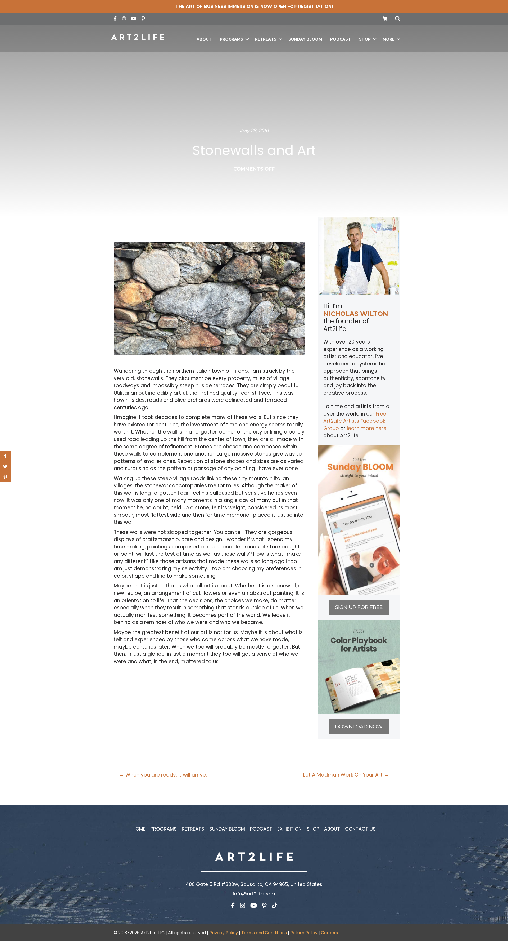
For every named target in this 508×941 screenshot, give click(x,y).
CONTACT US (360, 829)
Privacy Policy (223, 933)
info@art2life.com (254, 893)
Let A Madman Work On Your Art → (346, 774)
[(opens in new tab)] (359, 519)
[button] (247, 39)
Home (139, 829)
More (388, 39)
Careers (329, 933)
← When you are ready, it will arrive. (163, 774)
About (204, 39)
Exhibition (289, 829)
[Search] (396, 19)
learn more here (367, 428)
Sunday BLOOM (305, 39)
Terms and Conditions (264, 933)
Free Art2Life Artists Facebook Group (354, 421)
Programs (231, 39)
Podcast (340, 39)
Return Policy (304, 933)
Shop (365, 39)
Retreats (265, 39)
